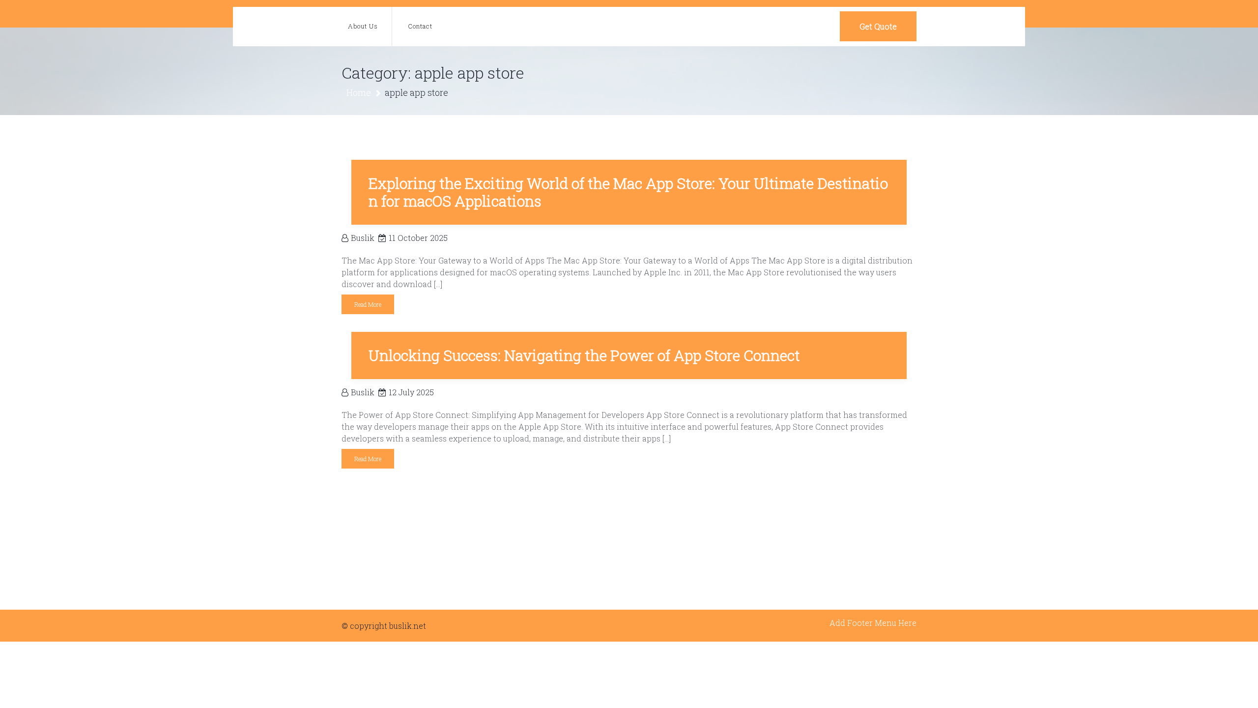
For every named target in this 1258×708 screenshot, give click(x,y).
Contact (420, 26)
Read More (367, 304)
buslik (362, 238)
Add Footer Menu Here (872, 623)
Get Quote (878, 26)
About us (363, 26)
